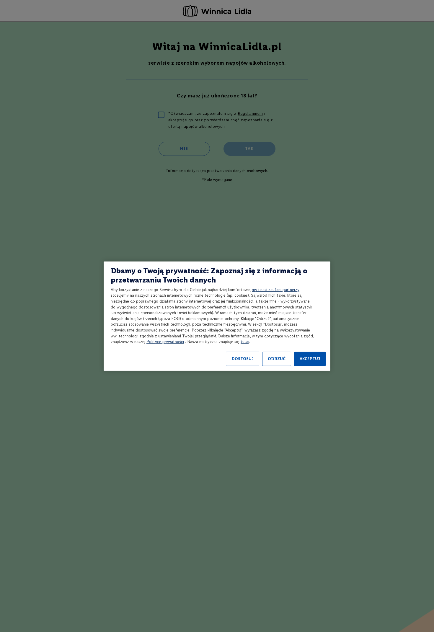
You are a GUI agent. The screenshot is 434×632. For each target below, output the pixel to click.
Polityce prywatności (165, 341)
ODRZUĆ (276, 358)
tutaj (245, 341)
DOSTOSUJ (242, 358)
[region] (217, 315)
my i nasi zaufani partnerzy (275, 289)
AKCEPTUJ (310, 358)
